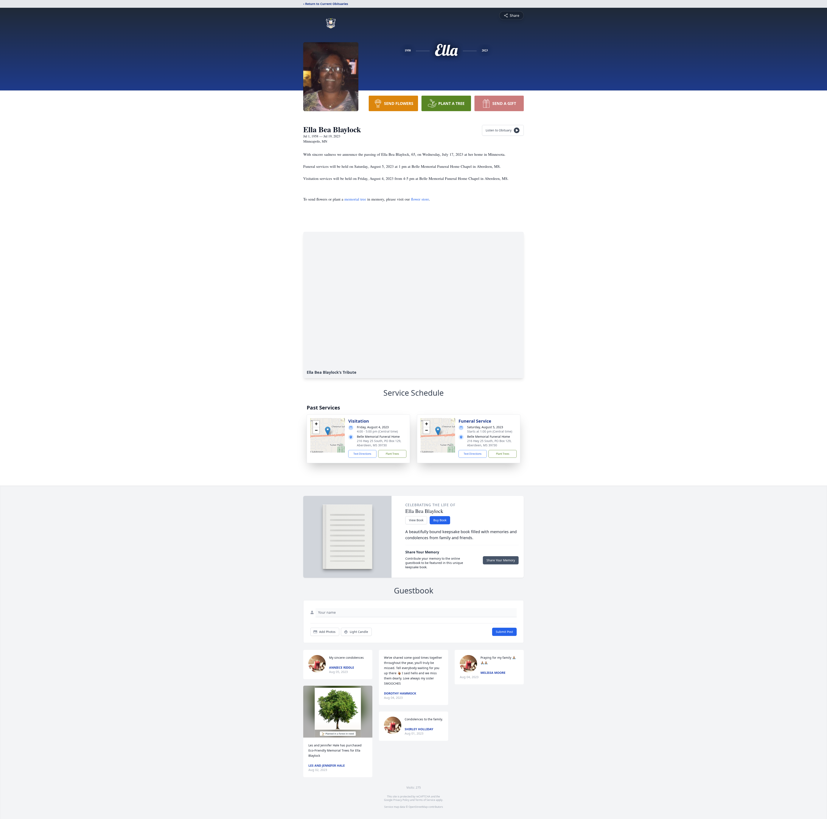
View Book (416, 520)
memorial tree (355, 199)
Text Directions (362, 454)
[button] (327, 431)
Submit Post (504, 632)
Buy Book (439, 520)
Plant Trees (392, 454)
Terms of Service (425, 800)
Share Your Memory (501, 560)
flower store (420, 199)
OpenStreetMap (418, 807)
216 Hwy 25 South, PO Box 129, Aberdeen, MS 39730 (379, 443)
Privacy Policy (401, 800)
